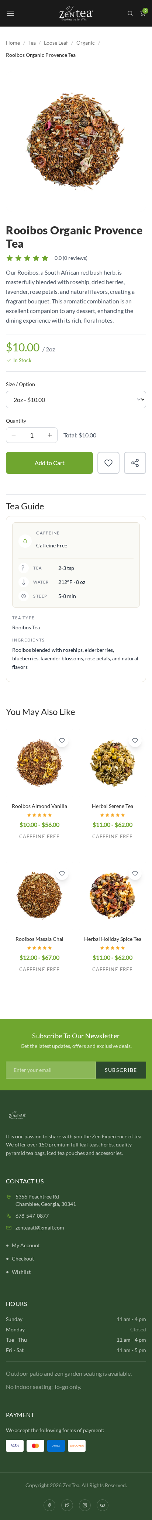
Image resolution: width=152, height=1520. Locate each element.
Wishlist (21, 1272)
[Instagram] (85, 1505)
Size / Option (20, 384)
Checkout (23, 1258)
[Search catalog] (130, 13)
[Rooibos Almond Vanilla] (39, 763)
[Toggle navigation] (10, 13)
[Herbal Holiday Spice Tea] (112, 895)
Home (13, 42)
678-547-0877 (32, 1216)
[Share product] (135, 463)
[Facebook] (49, 1505)
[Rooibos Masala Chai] (39, 895)
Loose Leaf (56, 42)
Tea (32, 42)
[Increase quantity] (49, 435)
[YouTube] (102, 1505)
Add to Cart (50, 462)
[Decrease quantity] (13, 435)
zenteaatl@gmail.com (39, 1227)
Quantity (16, 420)
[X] (67, 1505)
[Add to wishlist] (108, 463)
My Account (26, 1245)
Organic (85, 42)
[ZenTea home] (76, 13)
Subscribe (121, 1070)
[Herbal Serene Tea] (112, 763)
